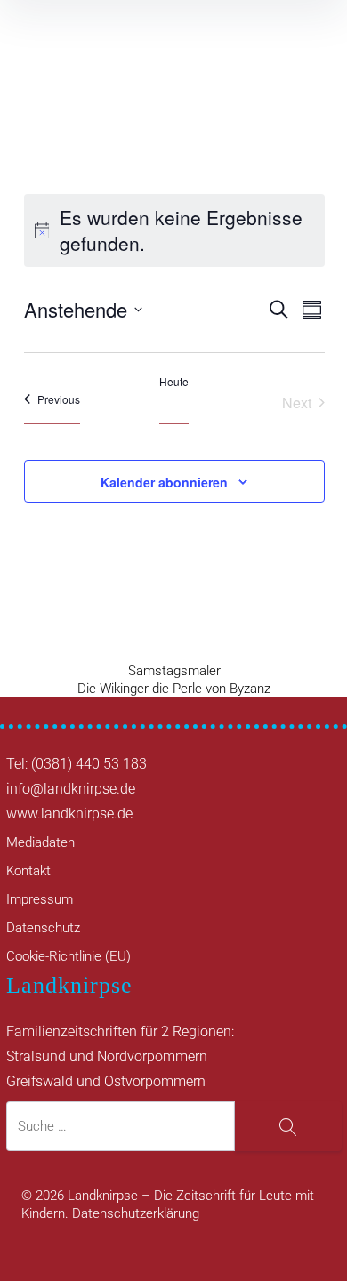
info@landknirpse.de (70, 788)
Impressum (39, 899)
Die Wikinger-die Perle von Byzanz (173, 689)
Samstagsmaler (174, 671)
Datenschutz (43, 928)
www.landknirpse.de (69, 813)
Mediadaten (40, 842)
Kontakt (28, 871)
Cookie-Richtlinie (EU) (68, 956)
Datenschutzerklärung (135, 1213)
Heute (174, 382)
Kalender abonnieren (164, 482)
